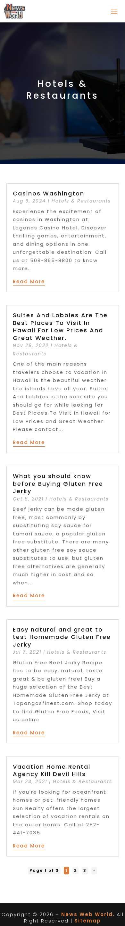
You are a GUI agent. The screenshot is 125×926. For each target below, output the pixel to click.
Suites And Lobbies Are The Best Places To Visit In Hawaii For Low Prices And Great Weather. (60, 326)
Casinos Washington (48, 193)
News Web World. (88, 914)
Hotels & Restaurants (81, 201)
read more (29, 281)
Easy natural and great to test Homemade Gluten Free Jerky (62, 637)
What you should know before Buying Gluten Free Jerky (58, 483)
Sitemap (87, 920)
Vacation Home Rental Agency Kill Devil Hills (51, 770)
